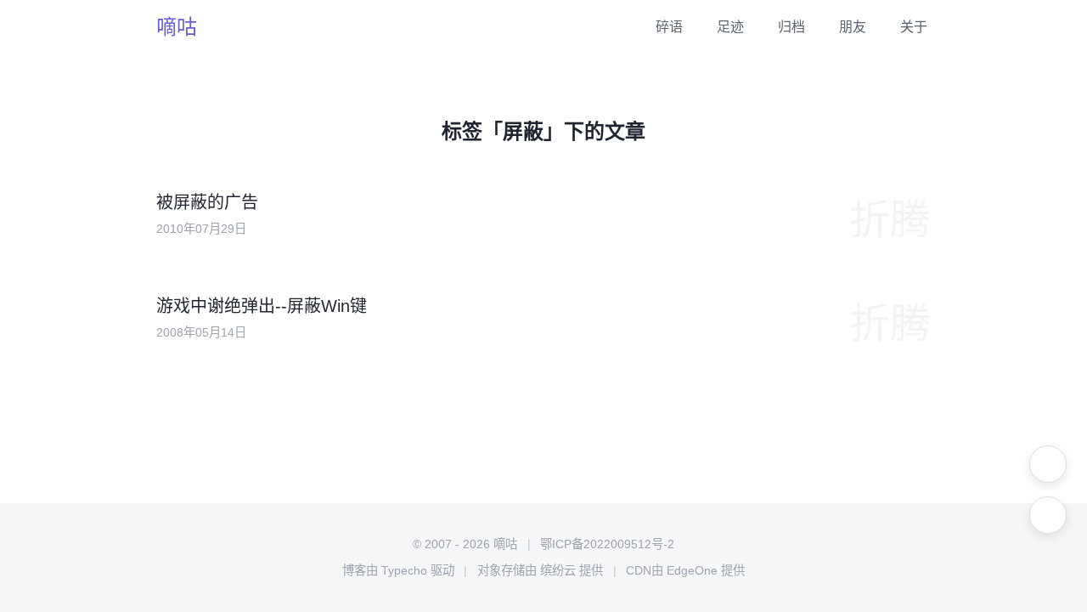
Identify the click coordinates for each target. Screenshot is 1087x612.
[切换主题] (1048, 464)
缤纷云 (558, 570)
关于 (913, 27)
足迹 (730, 27)
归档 (791, 27)
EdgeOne (692, 570)
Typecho (404, 570)
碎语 (669, 27)
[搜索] (1048, 515)
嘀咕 (176, 26)
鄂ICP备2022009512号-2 (607, 544)
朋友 (852, 27)
